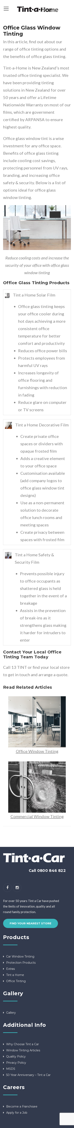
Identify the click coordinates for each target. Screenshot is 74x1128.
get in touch (19, 674)
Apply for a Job (16, 1112)
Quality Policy (16, 1056)
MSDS (10, 1069)
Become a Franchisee (21, 1106)
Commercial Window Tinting (37, 816)
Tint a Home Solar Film (34, 294)
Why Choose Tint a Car (22, 1044)
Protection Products (21, 962)
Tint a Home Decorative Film (42, 424)
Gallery (11, 1012)
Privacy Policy (16, 1062)
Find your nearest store (30, 923)
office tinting (31, 49)
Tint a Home (15, 975)
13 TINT (19, 667)
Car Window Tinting (20, 956)
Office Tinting (16, 981)
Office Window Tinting (37, 751)
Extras (10, 969)
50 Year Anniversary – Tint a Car (28, 1075)
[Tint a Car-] (37, 8)
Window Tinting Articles (23, 1050)
